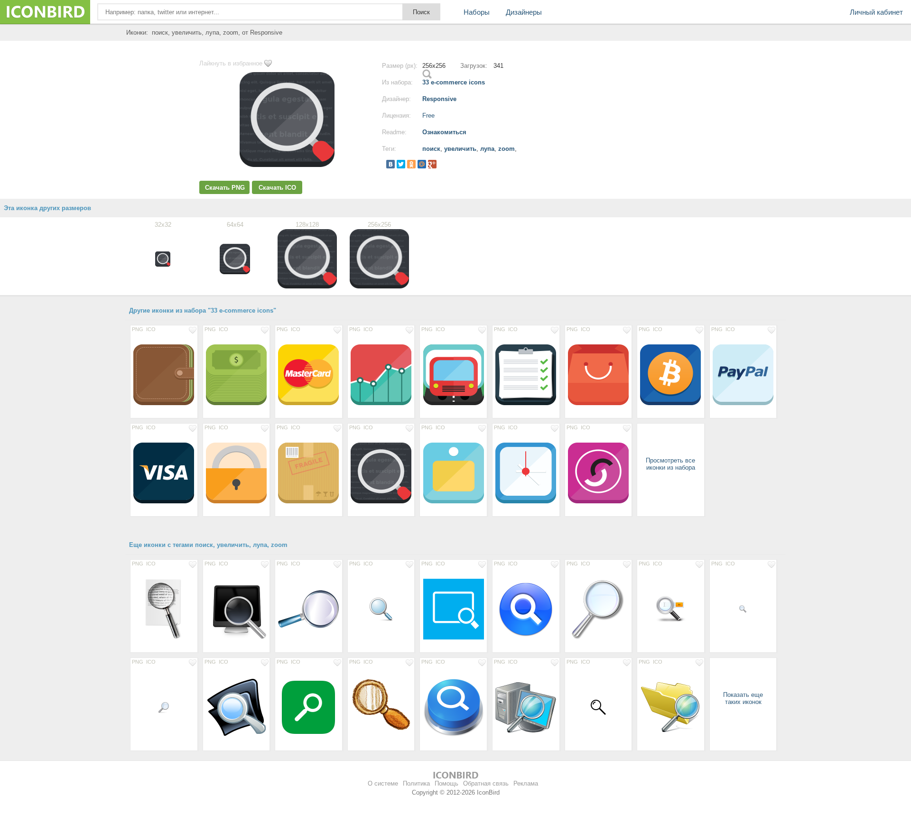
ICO (151, 329)
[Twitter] (401, 164)
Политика (416, 783)
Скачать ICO (277, 187)
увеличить (460, 148)
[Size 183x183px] (163, 608)
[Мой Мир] (422, 164)
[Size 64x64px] (670, 608)
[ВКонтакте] (390, 164)
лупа (487, 148)
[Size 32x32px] (598, 707)
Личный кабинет (876, 12)
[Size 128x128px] (163, 374)
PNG (137, 329)
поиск (431, 148)
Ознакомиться (444, 132)
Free (428, 115)
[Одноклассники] (411, 164)
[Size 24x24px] (163, 707)
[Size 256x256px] (236, 608)
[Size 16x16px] (743, 608)
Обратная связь (486, 783)
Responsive (439, 98)
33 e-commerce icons (453, 82)
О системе (383, 783)
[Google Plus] (432, 164)
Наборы (477, 12)
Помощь (446, 783)
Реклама (525, 783)
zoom (506, 148)
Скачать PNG (225, 187)
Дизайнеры (524, 12)
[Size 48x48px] (381, 608)
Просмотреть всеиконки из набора (670, 464)
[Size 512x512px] (453, 608)
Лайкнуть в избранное (230, 63)
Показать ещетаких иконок (743, 698)
